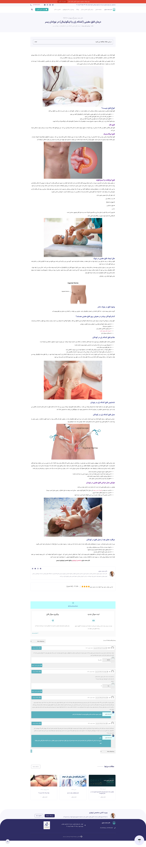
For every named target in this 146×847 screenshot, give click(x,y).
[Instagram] (38, 568)
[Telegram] (35, 568)
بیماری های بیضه (86, 26)
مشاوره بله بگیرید (62, 1)
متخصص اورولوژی (76, 560)
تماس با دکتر (57, 9)
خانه (92, 26)
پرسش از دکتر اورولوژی (68, 9)
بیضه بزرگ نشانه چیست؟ (43, 793)
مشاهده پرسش (36, 648)
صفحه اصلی (98, 9)
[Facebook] (40, 568)
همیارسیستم (34, 633)
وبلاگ (77, 9)
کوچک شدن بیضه (97, 490)
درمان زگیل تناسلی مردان (87, 9)
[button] (32, 9)
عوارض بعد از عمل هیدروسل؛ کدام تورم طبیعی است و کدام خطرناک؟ (102, 792)
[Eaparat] (32, 568)
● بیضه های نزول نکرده (106, 331)
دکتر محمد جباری (108, 9)
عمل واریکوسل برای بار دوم (73, 793)
